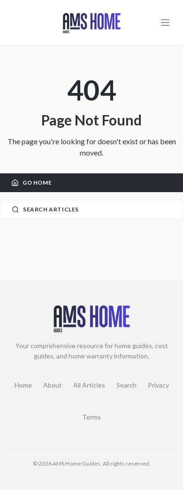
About (52, 385)
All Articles (89, 385)
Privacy (158, 385)
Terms (91, 417)
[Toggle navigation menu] (165, 22)
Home (23, 385)
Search (126, 385)
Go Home (37, 182)
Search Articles (51, 209)
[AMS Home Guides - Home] (91, 22)
